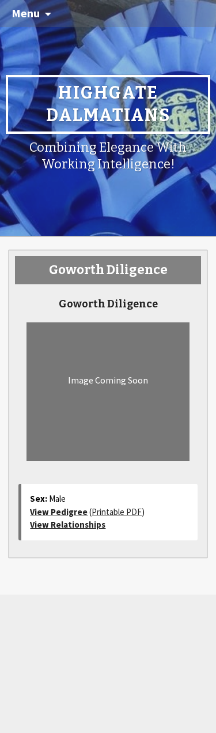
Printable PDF (117, 511)
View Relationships (67, 524)
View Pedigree (59, 511)
